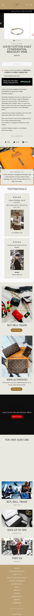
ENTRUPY (17, 593)
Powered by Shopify (17, 614)
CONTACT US (17, 574)
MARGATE (17, 599)
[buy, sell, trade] (17, 490)
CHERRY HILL (17, 603)
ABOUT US (17, 590)
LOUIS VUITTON (17, 43)
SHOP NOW (17, 416)
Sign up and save (17, 608)
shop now (16, 330)
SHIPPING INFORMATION (17, 581)
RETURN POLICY (17, 584)
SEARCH (17, 568)
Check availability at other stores (12, 75)
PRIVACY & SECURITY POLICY (17, 577)
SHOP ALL (17, 561)
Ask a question (17, 136)
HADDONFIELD (17, 596)
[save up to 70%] (17, 518)
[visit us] (17, 546)
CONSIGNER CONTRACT (17, 571)
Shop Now (16, 389)
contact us (17, 533)
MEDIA (17, 587)
